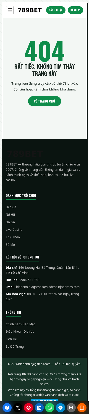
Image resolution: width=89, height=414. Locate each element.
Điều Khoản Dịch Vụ (20, 331)
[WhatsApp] (49, 407)
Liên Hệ (11, 339)
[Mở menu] (10, 10)
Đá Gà (10, 222)
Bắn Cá (11, 207)
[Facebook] (7, 407)
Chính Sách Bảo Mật (20, 324)
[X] (17, 407)
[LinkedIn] (39, 407)
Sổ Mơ (10, 245)
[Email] (71, 407)
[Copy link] (81, 407)
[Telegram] (60, 407)
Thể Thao (13, 237)
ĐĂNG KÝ (76, 10)
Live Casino (14, 230)
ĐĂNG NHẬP (56, 10)
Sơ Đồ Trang (15, 346)
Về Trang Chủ (44, 101)
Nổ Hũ (10, 215)
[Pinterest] (28, 407)
